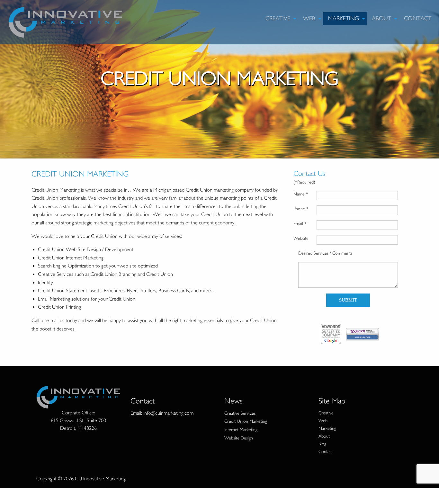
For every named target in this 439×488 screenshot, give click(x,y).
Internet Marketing (240, 429)
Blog (322, 444)
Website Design (238, 438)
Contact (417, 18)
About (381, 18)
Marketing (343, 18)
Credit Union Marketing (245, 421)
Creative (277, 18)
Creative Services (239, 413)
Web (309, 18)
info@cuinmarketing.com (168, 413)
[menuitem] (279, 18)
